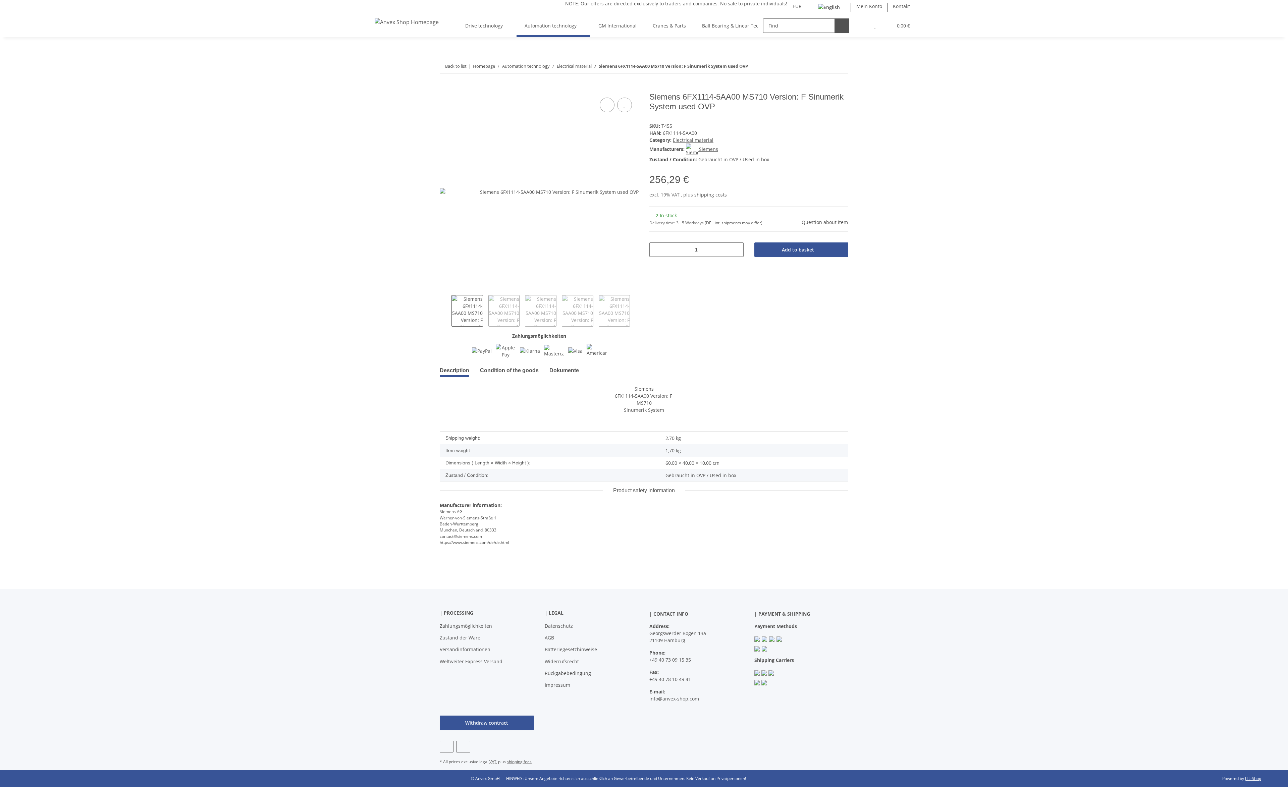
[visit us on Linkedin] (463, 746)
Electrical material (693, 140)
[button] (861, 25)
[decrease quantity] (657, 250)
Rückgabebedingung (568, 673)
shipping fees (519, 762)
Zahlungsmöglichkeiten (466, 626)
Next (636, 311)
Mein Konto (869, 6)
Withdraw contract (486, 723)
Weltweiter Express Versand (471, 661)
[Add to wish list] (624, 105)
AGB (549, 637)
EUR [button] (797, 6)
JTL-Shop (1253, 778)
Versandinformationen (465, 649)
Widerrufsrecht (562, 661)
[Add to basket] (445, 88)
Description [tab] (454, 370)
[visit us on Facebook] (446, 746)
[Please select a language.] (832, 7)
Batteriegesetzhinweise (571, 649)
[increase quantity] (736, 250)
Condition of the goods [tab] (509, 370)
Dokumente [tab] (564, 370)
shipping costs (710, 194)
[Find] (842, 25)
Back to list (456, 66)
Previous (445, 311)
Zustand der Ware (460, 637)
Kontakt (901, 6)
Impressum (557, 685)
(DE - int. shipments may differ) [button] (733, 223)
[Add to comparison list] (607, 105)
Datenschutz (559, 626)
